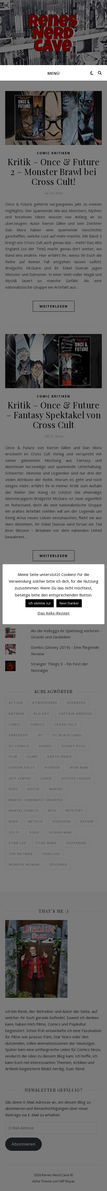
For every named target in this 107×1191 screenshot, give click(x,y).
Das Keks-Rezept (54, 613)
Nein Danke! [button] (69, 603)
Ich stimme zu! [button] (40, 603)
